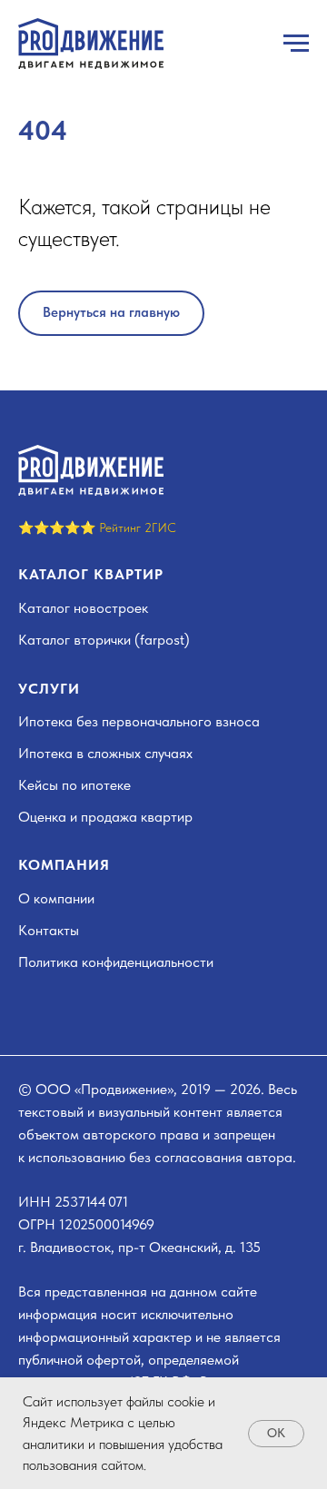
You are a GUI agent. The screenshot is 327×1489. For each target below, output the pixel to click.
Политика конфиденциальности (115, 962)
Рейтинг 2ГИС (137, 527)
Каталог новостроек (83, 607)
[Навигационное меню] (296, 44)
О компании (56, 898)
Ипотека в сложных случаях (105, 753)
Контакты (48, 930)
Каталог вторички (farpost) (104, 639)
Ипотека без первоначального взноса (139, 721)
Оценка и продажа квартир (105, 816)
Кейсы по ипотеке (74, 785)
